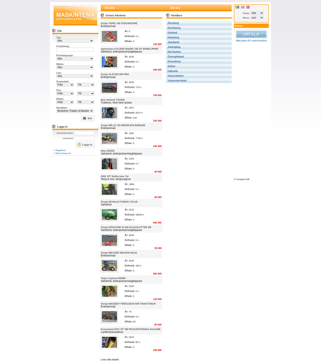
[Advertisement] (251, 109)
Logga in (86, 144)
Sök (89, 118)
